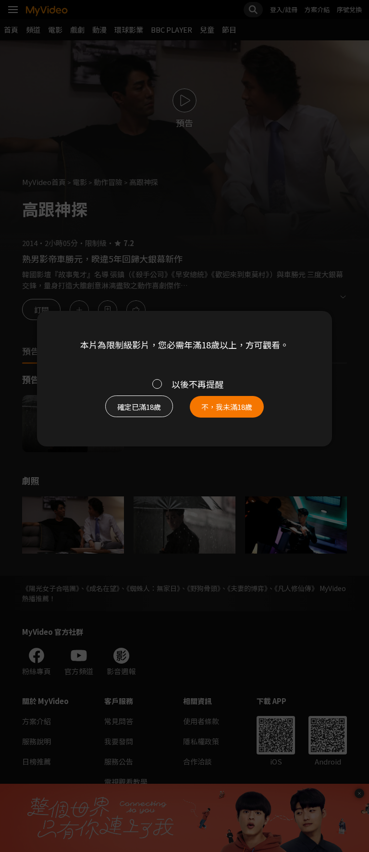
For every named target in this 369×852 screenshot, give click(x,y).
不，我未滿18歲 (226, 407)
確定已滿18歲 (139, 407)
